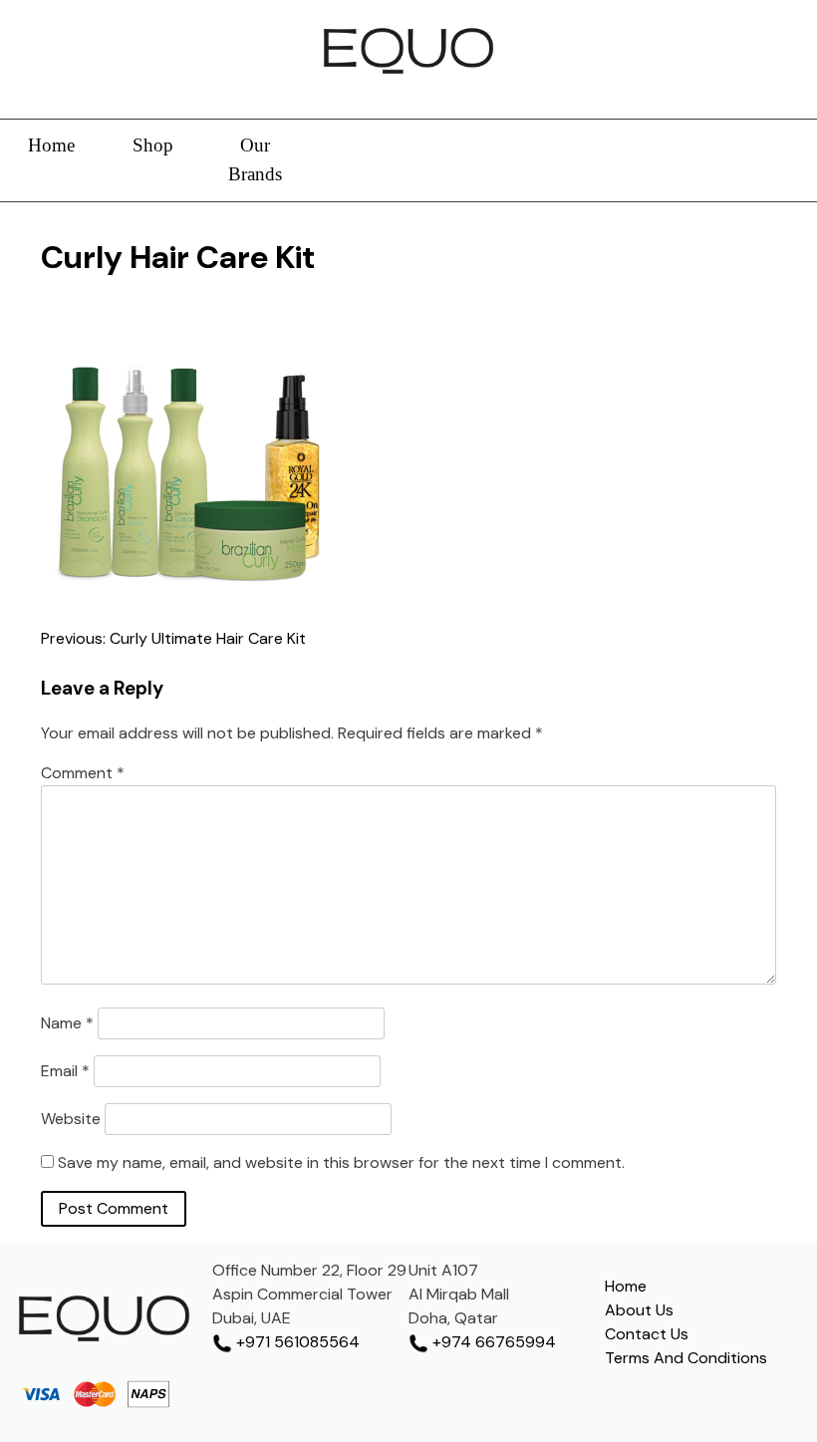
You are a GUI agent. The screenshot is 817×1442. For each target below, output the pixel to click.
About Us (639, 1309)
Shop (153, 145)
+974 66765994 (492, 1341)
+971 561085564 (296, 1341)
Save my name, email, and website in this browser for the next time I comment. (341, 1162)
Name (67, 1022)
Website (71, 1118)
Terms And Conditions (686, 1357)
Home (51, 145)
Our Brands (255, 159)
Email (65, 1070)
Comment (83, 772)
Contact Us (646, 1333)
